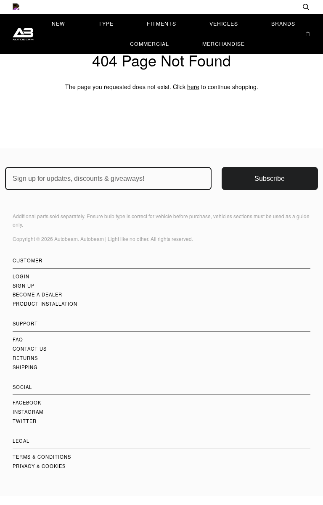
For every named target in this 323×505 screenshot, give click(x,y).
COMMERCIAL (149, 43)
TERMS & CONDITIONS (42, 456)
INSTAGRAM (28, 411)
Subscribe (269, 178)
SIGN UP (23, 285)
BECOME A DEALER (37, 294)
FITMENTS (161, 23)
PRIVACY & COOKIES (39, 466)
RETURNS (25, 357)
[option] (161, 7)
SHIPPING (25, 367)
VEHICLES (223, 23)
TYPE (106, 23)
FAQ (18, 339)
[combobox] (278, 7)
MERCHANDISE (223, 43)
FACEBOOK (27, 402)
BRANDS (283, 23)
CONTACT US (30, 348)
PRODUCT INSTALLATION (45, 303)
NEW (58, 23)
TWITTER (25, 421)
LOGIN (21, 276)
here (193, 86)
